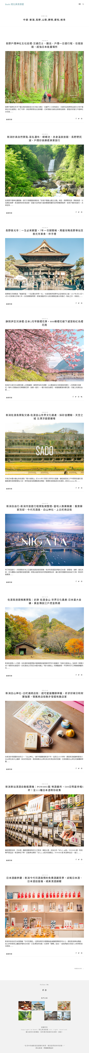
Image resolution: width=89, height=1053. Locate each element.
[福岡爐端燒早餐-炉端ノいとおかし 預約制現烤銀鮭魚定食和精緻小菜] (24, 1006)
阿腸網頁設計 (49, 1048)
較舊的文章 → (79, 968)
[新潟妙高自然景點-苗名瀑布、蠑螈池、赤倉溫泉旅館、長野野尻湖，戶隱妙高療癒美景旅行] (24, 1016)
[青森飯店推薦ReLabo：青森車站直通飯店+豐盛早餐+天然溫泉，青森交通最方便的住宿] (64, 1016)
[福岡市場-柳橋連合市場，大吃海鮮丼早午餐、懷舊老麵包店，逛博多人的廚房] (64, 1006)
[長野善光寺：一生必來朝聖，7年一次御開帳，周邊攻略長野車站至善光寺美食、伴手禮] (38, 1006)
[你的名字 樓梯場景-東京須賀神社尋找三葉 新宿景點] (50, 1016)
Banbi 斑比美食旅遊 (14, 4)
